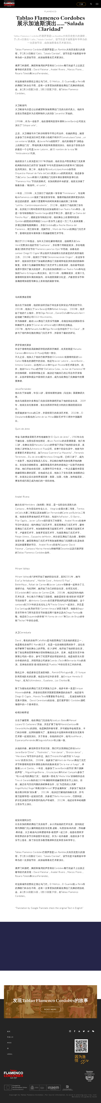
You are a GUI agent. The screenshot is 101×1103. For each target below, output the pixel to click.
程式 (8, 1031)
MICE (9, 1043)
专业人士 (10, 1037)
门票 (81, 4)
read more (50, 1009)
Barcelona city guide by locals (84, 1097)
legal (9, 1054)
